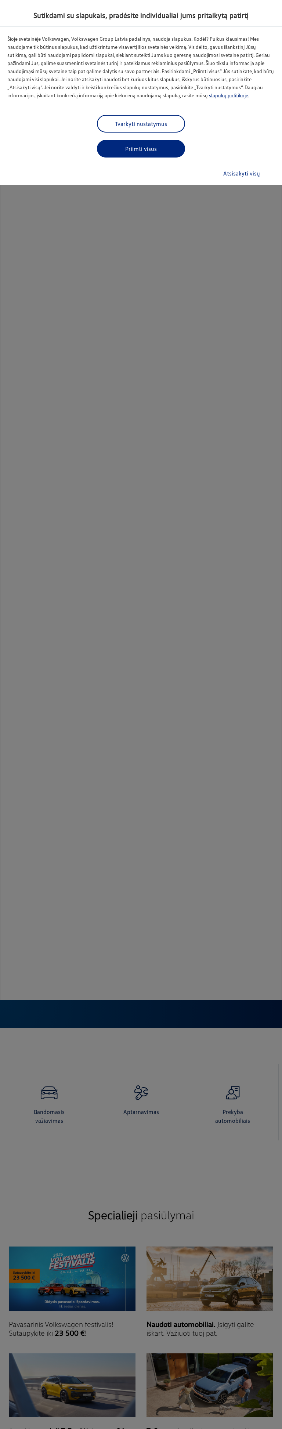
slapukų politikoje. (229, 95)
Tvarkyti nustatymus (141, 123)
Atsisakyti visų (241, 173)
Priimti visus (141, 148)
